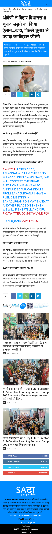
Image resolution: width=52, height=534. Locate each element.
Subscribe (43, 473)
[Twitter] (20, 94)
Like (45, 456)
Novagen (34, 529)
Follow (44, 462)
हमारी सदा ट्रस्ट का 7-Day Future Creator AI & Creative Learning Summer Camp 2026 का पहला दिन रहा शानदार (26, 441)
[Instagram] (24, 523)
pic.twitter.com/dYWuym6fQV (26, 213)
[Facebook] (13, 94)
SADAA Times (25, 61)
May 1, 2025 (29, 221)
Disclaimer (26, 526)
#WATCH (9, 169)
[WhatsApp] (26, 94)
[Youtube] (28, 523)
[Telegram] (38, 94)
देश (10, 9)
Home (5, 9)
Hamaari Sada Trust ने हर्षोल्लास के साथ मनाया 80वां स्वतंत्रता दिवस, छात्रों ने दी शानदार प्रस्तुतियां (25, 346)
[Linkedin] (32, 94)
